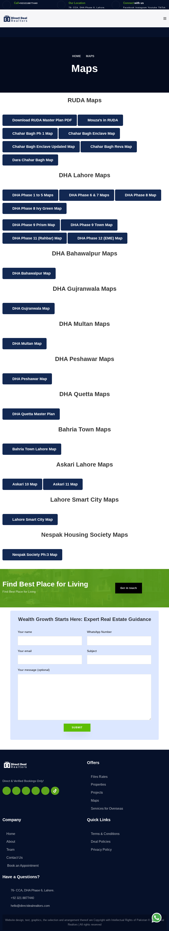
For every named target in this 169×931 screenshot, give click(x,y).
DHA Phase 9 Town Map (92, 225)
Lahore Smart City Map (32, 519)
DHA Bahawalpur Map (31, 273)
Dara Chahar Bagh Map (32, 160)
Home (77, 56)
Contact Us (14, 857)
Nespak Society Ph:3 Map (34, 555)
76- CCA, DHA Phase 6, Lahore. (87, 7)
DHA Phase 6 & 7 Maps (89, 195)
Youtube (152, 7)
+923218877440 (28, 3)
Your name (25, 631)
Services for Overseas (107, 808)
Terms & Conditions (105, 834)
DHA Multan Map (27, 343)
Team (10, 849)
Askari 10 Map (24, 484)
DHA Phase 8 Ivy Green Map (37, 208)
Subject (92, 651)
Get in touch (128, 588)
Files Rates (99, 776)
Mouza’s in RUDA (103, 120)
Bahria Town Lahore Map (34, 449)
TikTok (161, 7)
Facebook (128, 7)
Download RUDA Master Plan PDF (42, 120)
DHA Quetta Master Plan (33, 414)
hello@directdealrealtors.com (30, 905)
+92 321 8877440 (22, 898)
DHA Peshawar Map (29, 379)
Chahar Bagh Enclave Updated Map (43, 147)
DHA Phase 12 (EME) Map (99, 238)
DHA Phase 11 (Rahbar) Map (37, 238)
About (10, 841)
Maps (95, 800)
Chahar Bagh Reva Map (111, 147)
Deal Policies (100, 841)
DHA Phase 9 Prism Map (33, 225)
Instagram (141, 7)
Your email (25, 651)
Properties (98, 784)
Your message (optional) (34, 669)
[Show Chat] (158, 918)
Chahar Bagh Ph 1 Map (32, 133)
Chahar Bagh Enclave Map (91, 133)
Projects (97, 792)
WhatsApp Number (99, 631)
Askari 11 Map (65, 484)
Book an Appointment (22, 865)
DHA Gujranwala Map (31, 308)
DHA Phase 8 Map (140, 195)
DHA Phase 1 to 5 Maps (32, 195)
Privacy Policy (101, 849)
